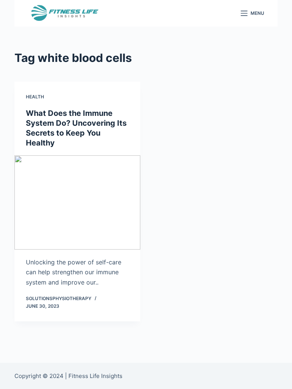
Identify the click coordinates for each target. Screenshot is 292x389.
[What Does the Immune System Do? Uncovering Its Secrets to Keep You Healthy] (77, 202)
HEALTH (35, 97)
